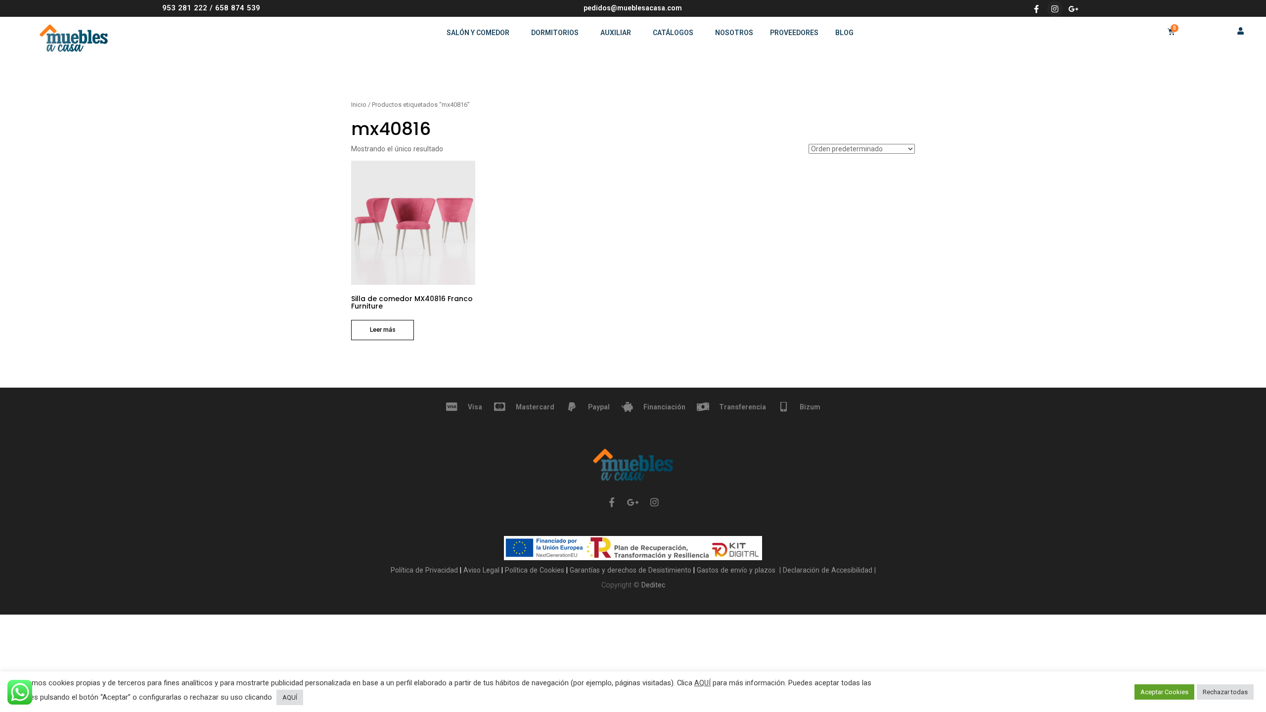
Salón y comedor (478, 33)
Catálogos (673, 33)
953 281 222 (184, 7)
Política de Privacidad (425, 570)
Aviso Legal (482, 570)
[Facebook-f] (1036, 9)
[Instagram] (1055, 9)
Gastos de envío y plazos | (738, 570)
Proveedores (794, 33)
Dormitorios (555, 33)
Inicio (358, 104)
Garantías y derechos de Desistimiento (630, 570)
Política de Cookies (535, 570)
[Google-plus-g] (1073, 9)
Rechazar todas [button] (1225, 692)
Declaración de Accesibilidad (826, 570)
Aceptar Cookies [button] (1164, 692)
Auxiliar (615, 33)
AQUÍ (702, 682)
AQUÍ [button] (289, 697)
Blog (844, 33)
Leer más (383, 329)
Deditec (653, 585)
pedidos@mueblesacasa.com (633, 8)
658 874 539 (237, 7)
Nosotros (734, 33)
